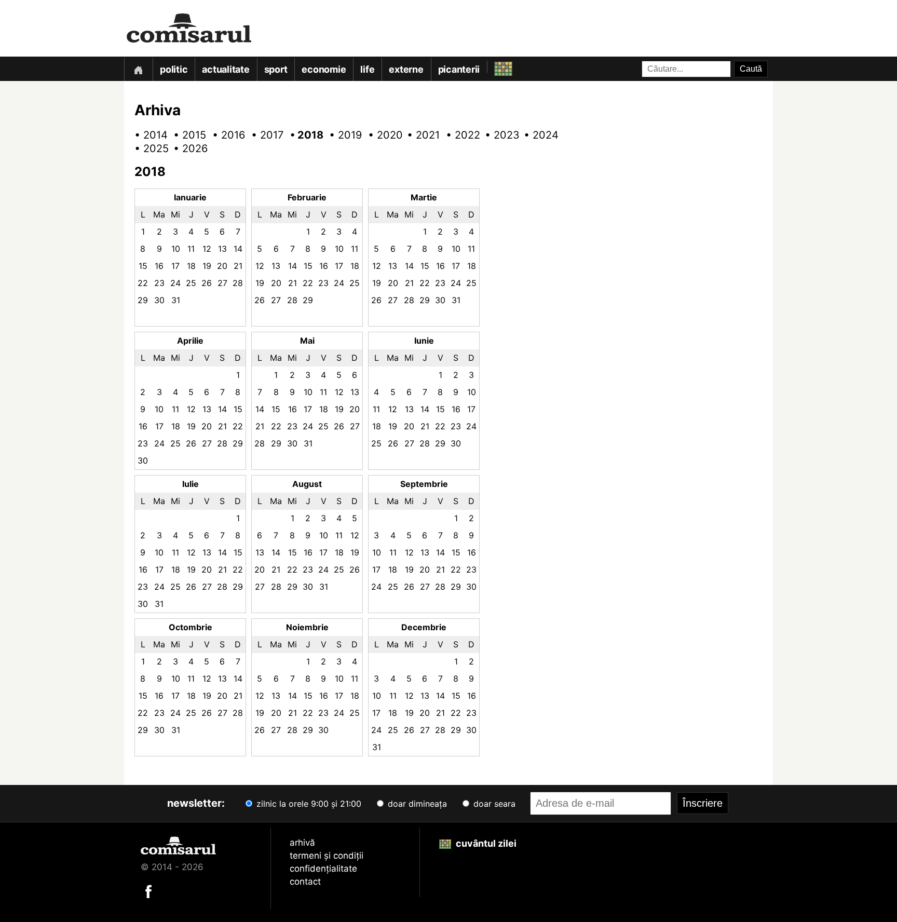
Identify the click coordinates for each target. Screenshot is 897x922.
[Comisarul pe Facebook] (148, 890)
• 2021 (420, 135)
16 (159, 266)
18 (191, 266)
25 (191, 283)
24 (175, 283)
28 (238, 283)
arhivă (302, 842)
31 (175, 300)
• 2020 (381, 135)
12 (206, 248)
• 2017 (264, 135)
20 (222, 266)
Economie (324, 69)
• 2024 (537, 135)
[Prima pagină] (138, 69)
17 (175, 266)
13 (222, 248)
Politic (173, 69)
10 (175, 248)
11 (191, 248)
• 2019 (342, 135)
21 (238, 266)
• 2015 (186, 135)
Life (367, 69)
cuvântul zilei (485, 843)
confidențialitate (323, 868)
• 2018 (303, 135)
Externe (406, 69)
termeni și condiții (326, 855)
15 (143, 266)
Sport (276, 69)
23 (159, 283)
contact (305, 881)
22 (143, 283)
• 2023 (498, 135)
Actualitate (225, 69)
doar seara (493, 803)
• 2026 (186, 148)
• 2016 (225, 135)
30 (159, 300)
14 (238, 248)
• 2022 (459, 135)
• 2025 (147, 148)
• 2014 (147, 135)
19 (206, 266)
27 (222, 283)
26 (206, 283)
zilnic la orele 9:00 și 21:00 (307, 803)
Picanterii (459, 69)
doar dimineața (416, 803)
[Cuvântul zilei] (494, 66)
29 (143, 300)
